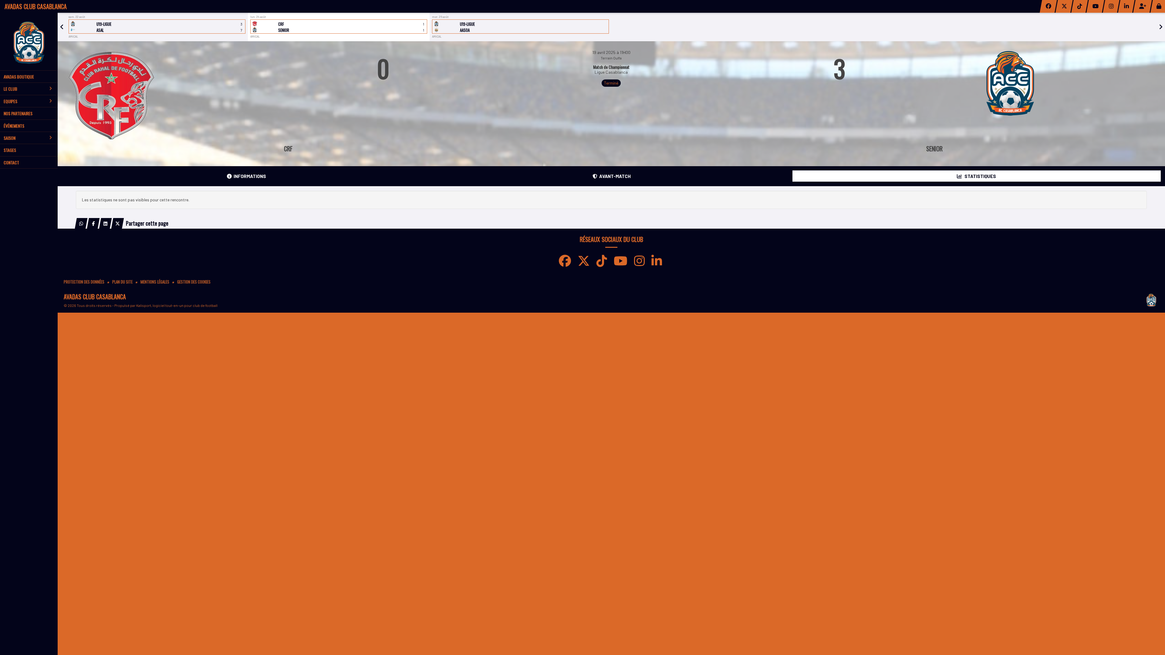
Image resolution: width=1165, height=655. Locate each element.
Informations (250, 176)
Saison (9, 138)
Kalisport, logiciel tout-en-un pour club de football (177, 305)
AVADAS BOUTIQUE (19, 76)
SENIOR (934, 148)
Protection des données (84, 282)
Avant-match (615, 176)
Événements (14, 126)
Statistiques (980, 176)
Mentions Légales (154, 282)
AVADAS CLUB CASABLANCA (36, 6)
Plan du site (122, 282)
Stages (10, 150)
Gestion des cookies (194, 282)
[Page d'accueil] (29, 41)
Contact (11, 162)
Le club (10, 89)
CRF (288, 148)
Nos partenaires (18, 113)
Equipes (10, 101)
